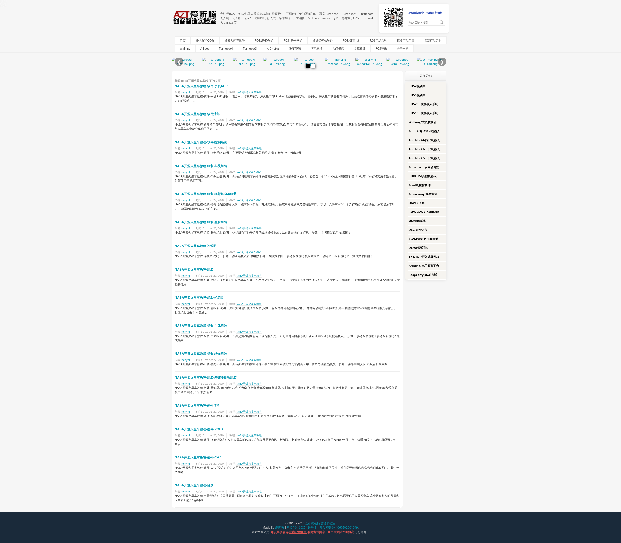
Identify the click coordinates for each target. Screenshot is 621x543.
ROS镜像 (381, 48)
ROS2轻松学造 (264, 40)
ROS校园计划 (351, 40)
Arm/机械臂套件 (420, 185)
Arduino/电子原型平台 (424, 266)
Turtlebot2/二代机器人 (424, 158)
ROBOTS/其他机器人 (423, 176)
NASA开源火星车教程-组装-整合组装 (201, 222)
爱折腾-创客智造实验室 (320, 523)
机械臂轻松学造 (322, 40)
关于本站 (403, 48)
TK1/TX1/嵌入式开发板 (424, 257)
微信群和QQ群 (205, 40)
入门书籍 (338, 48)
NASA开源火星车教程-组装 (194, 269)
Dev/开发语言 (418, 230)
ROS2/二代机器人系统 (423, 104)
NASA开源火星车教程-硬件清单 (197, 405)
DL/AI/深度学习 (419, 248)
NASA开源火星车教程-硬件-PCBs (199, 429)
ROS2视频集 (417, 86)
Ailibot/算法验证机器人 (424, 131)
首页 (183, 40)
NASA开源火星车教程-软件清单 (197, 113)
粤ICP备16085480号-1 (301, 528)
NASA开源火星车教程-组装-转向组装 (201, 353)
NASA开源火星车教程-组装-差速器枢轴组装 (206, 377)
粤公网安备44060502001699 (338, 528)
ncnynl (185, 92)
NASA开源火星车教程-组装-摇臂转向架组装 (206, 193)
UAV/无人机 (417, 203)
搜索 (441, 22)
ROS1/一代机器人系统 (423, 113)
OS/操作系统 (417, 221)
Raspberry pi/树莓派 (423, 275)
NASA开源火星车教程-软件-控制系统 (201, 142)
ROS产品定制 (432, 40)
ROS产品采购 (378, 40)
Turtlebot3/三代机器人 (424, 149)
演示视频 (316, 48)
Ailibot (204, 48)
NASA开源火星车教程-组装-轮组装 (199, 297)
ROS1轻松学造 (293, 40)
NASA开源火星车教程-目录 (194, 485)
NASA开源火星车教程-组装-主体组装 (201, 325)
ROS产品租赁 (405, 40)
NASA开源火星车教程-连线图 (196, 245)
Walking (185, 48)
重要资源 (295, 48)
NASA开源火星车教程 (249, 92)
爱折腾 (279, 528)
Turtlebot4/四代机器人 (424, 140)
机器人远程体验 (234, 40)
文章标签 (360, 48)
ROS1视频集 (417, 95)
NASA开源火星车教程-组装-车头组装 (201, 165)
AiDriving (273, 48)
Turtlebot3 (250, 48)
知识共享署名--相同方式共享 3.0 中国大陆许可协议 (313, 532)
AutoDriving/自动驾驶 (424, 167)
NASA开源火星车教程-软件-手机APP (201, 86)
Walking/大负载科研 (422, 122)
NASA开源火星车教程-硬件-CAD (198, 457)
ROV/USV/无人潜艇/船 (424, 212)
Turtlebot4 (226, 48)
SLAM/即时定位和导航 (423, 239)
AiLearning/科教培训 (423, 194)
